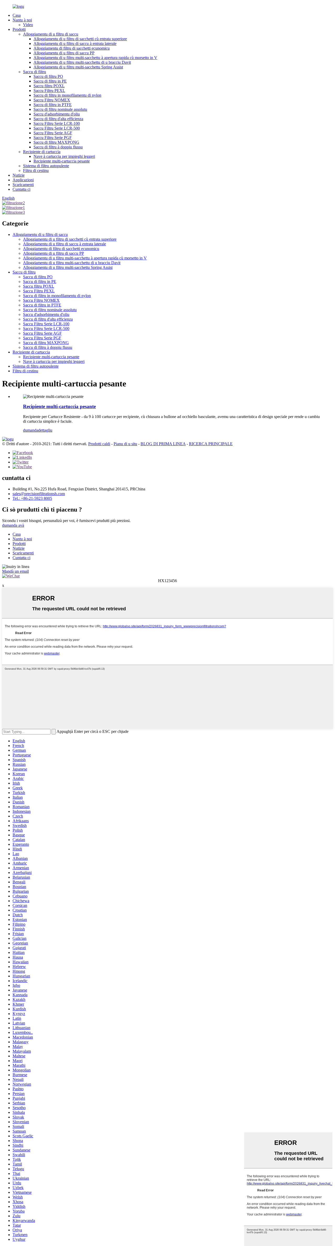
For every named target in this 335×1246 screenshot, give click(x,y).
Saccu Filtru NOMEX (52, 100)
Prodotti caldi (99, 444)
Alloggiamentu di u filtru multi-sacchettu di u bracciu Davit (82, 62)
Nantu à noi (22, 20)
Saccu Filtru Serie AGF (53, 133)
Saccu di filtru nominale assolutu (60, 109)
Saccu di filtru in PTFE (53, 104)
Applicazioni (23, 180)
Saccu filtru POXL (49, 86)
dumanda (30, 430)
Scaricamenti (23, 184)
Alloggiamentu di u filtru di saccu (50, 34)
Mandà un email (15, 571)
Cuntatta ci (21, 189)
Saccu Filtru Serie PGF (53, 137)
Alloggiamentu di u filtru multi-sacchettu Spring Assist (78, 67)
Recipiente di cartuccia (41, 151)
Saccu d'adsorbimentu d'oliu (57, 114)
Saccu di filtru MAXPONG (56, 142)
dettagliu (45, 430)
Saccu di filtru (34, 71)
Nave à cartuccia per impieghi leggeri (64, 156)
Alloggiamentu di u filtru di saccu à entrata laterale (75, 43)
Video (28, 24)
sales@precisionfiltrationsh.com (39, 493)
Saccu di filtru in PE (50, 81)
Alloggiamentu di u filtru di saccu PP (64, 53)
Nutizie (19, 175)
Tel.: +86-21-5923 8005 (32, 498)
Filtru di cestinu (36, 170)
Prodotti (19, 29)
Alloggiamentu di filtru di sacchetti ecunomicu (72, 48)
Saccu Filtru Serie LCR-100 (57, 123)
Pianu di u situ (125, 444)
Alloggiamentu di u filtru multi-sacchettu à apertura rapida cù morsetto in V (95, 57)
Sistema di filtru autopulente (46, 166)
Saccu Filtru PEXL (49, 90)
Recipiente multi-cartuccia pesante (62, 161)
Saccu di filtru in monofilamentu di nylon (67, 95)
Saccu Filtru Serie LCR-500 (57, 128)
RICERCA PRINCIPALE (211, 444)
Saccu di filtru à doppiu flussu (58, 147)
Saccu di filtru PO (48, 76)
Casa (17, 15)
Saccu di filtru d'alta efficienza (58, 119)
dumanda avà (13, 525)
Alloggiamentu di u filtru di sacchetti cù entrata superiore (80, 39)
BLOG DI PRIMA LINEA (163, 444)
